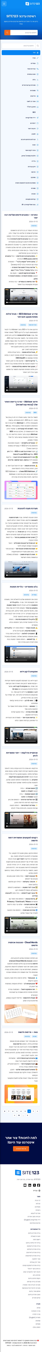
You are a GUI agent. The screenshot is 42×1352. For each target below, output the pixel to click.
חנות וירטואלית (35, 1236)
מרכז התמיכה (35, 1311)
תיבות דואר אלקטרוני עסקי (31, 1272)
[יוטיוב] (25, 1185)
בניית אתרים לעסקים (33, 1246)
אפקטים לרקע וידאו (29, 671)
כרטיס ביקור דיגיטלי (34, 1269)
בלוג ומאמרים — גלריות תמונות (24, 586)
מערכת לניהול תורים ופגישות (31, 1288)
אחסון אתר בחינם (34, 1291)
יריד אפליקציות (32, 1220)
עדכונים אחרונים (35, 1223)
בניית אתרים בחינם (34, 1233)
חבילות (38, 1204)
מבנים (35, 1036)
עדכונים (34, 225)
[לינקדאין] (30, 1185)
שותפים (38, 1321)
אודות (38, 1308)
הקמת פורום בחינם (34, 1278)
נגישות (9, 1345)
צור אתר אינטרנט (21, 1149)
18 (19, 1115)
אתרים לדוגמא (35, 1213)
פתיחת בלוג (36, 1275)
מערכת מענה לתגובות (28, 508)
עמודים (34, 595)
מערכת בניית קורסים (33, 1282)
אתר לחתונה (36, 1259)
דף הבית (37, 1200)
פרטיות (25, 1345)
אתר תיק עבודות (35, 1262)
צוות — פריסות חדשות (28, 1032)
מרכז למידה (36, 1314)
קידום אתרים (36, 1298)
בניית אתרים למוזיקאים (33, 1256)
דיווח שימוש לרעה (17, 1345)
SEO (35, 412)
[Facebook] (38, 1185)
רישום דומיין (36, 1240)
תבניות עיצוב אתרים (34, 1217)
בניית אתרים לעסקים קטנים (31, 1265)
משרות (34, 1317)
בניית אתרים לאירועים (33, 1252)
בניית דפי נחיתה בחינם (33, 1243)
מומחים (38, 1324)
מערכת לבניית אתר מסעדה (31, 1285)
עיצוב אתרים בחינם (34, 1295)
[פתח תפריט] (4, 3)
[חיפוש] (7, 32)
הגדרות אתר (33, 325)
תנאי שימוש (32, 1345)
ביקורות (38, 1210)
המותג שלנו (36, 1327)
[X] (34, 1185)
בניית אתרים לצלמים (33, 1249)
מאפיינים (37, 1207)
